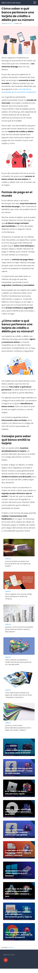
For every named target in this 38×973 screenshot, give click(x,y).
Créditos (11, 947)
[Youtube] (6, 960)
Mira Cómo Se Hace (11, 2)
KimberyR (10, 23)
